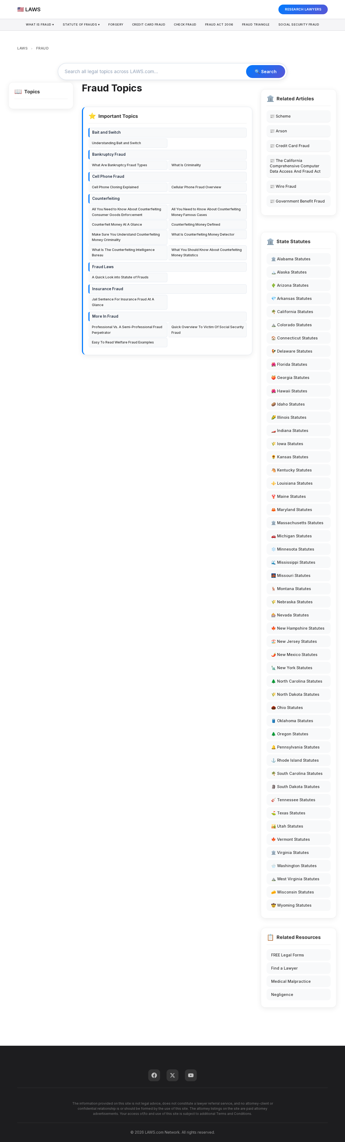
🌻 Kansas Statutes (289, 457)
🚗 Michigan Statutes (291, 536)
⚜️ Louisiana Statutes (292, 483)
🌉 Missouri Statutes (290, 575)
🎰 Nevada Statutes (290, 615)
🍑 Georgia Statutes (290, 377)
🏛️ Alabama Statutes (290, 259)
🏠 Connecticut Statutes (294, 338)
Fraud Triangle (256, 24)
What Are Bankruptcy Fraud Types (119, 165)
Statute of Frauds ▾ (81, 24)
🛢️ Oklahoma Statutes (292, 720)
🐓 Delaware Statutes (291, 351)
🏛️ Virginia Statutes (290, 852)
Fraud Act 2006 (219, 24)
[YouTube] (191, 1075)
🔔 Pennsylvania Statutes (295, 747)
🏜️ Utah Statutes (287, 826)
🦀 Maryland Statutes (291, 509)
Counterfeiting (106, 198)
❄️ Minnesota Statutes (292, 549)
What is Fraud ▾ (40, 24)
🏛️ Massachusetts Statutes (297, 522)
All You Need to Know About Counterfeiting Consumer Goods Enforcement (126, 212)
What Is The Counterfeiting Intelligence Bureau (123, 252)
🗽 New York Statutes (291, 667)
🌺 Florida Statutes (289, 364)
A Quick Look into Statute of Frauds (120, 277)
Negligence (282, 994)
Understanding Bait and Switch (116, 143)
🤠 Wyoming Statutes (291, 905)
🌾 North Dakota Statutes (295, 694)
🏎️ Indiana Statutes (289, 430)
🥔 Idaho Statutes (288, 404)
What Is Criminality (186, 165)
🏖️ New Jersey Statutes (294, 641)
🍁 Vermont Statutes (290, 839)
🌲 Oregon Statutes (289, 734)
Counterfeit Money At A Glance (117, 224)
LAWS (22, 48)
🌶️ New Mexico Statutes (294, 654)
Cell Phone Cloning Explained (115, 187)
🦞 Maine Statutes (288, 496)
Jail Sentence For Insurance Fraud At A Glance (123, 302)
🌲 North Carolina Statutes (296, 681)
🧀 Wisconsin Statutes (292, 892)
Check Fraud (185, 24)
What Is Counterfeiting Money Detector (202, 234)
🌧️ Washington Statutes (294, 865)
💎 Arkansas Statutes (291, 298)
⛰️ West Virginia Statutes (295, 879)
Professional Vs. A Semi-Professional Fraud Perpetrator (127, 329)
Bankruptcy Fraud (109, 154)
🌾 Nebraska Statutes (292, 602)
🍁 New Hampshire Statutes (298, 628)
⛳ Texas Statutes (288, 813)
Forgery (115, 24)
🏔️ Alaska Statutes (289, 272)
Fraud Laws (103, 267)
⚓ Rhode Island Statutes (295, 760)
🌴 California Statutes (292, 311)
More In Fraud (105, 316)
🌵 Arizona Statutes (290, 285)
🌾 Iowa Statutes (287, 443)
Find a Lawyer (284, 968)
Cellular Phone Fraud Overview (196, 187)
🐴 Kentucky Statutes (291, 470)
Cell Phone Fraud (108, 176)
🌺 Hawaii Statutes (289, 391)
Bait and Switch (106, 132)
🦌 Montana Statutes (291, 588)
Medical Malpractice (291, 981)
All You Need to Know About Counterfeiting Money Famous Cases (206, 212)
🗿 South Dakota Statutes (295, 786)
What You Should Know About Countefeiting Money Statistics (206, 252)
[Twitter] (172, 1075)
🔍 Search (266, 71)
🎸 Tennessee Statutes (293, 799)
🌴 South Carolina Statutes (297, 773)
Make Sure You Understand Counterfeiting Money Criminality (126, 237)
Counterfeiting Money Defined (195, 224)
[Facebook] (154, 1075)
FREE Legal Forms (287, 955)
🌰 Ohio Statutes (287, 707)
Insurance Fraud (107, 289)
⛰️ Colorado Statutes (291, 324)
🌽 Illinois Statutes (288, 417)
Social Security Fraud (298, 24)
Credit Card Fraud (148, 24)
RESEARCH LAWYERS (303, 9)
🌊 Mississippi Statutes (293, 562)
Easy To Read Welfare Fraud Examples (123, 342)
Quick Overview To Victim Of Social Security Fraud (207, 329)
